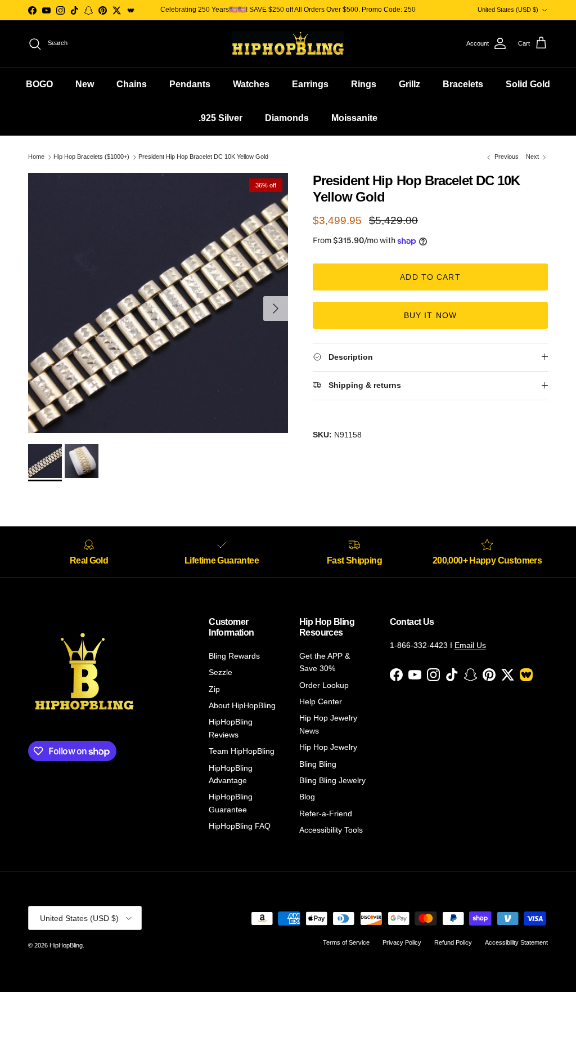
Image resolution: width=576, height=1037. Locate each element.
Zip (214, 689)
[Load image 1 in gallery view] (158, 303)
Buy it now (430, 315)
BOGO (39, 84)
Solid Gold (528, 84)
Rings (363, 84)
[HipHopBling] (288, 44)
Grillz (409, 84)
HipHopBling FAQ (240, 825)
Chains (131, 84)
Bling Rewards (234, 655)
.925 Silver (220, 118)
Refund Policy (453, 942)
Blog (307, 796)
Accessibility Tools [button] (331, 829)
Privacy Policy (401, 942)
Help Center (320, 701)
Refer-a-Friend (325, 813)
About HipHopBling (242, 705)
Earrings (310, 84)
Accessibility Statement (516, 942)
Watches (251, 84)
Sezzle (220, 672)
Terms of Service (346, 942)
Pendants (189, 84)
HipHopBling (66, 945)
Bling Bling (317, 763)
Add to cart (430, 276)
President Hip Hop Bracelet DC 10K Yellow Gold (203, 157)
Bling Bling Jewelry (332, 780)
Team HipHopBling (241, 751)
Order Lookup (324, 685)
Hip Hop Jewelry (328, 747)
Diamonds (287, 118)
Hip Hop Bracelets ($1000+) (91, 157)
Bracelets (463, 84)
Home (36, 157)
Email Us (470, 645)
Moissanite (354, 118)
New (84, 84)
